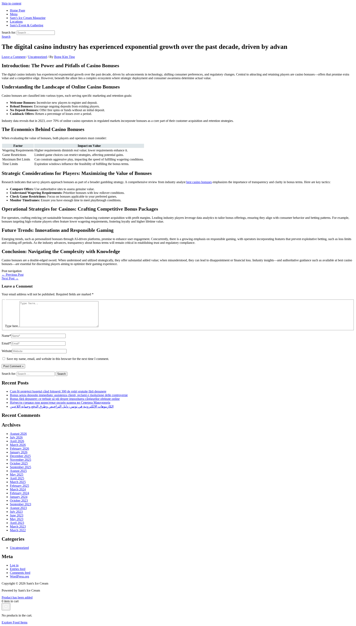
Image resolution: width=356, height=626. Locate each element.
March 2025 (18, 482)
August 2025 (18, 471)
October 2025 (19, 463)
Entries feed (17, 569)
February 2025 (19, 485)
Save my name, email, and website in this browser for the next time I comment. (58, 359)
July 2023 (16, 511)
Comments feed (20, 572)
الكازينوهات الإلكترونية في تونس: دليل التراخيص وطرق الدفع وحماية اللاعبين (62, 406)
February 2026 (19, 448)
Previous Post (12, 274)
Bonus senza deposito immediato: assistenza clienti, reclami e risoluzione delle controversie (69, 395)
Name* (6, 335)
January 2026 (18, 452)
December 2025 (20, 456)
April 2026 (17, 441)
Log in (14, 565)
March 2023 (18, 526)
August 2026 (18, 433)
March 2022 (18, 530)
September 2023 (20, 504)
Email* (6, 343)
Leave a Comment (14, 57)
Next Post (10, 278)
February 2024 (19, 493)
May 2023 (16, 519)
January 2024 (18, 497)
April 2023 (17, 523)
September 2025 (20, 467)
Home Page (17, 10)
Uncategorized (37, 57)
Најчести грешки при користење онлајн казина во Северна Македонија (60, 402)
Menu (14, 14)
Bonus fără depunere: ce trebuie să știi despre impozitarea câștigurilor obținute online (65, 399)
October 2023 (19, 500)
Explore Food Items (14, 622)
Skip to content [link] (11, 3)
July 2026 (16, 437)
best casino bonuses (199, 182)
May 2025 (16, 474)
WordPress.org (19, 576)
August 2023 (18, 508)
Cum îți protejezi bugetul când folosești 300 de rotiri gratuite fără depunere (58, 391)
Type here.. (12, 326)
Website (7, 351)
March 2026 (18, 445)
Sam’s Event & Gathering (26, 25)
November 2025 (20, 459)
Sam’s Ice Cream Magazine (28, 18)
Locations (16, 21)
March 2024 (18, 489)
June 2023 (16, 515)
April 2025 (17, 478)
